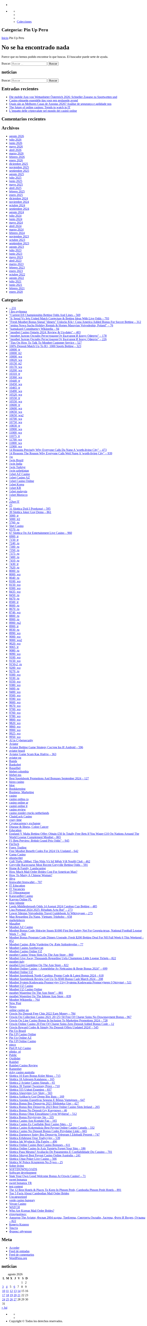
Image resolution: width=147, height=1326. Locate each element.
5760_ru (14, 522)
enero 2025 (16, 195)
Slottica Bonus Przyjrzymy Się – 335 (31, 1117)
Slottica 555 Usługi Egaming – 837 (30, 1089)
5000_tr (14, 515)
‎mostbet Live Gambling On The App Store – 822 (39, 965)
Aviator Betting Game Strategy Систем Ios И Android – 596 (46, 747)
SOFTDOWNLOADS (23, 1169)
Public (13, 1055)
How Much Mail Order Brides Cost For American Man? (43, 871)
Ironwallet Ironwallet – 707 (25, 882)
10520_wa (15, 394)
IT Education (17, 885)
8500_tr (14, 602)
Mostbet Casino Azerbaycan (26, 947)
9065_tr (14, 647)
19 (11, 1295)
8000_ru (14, 571)
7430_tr (14, 564)
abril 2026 (15, 150)
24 (3, 1299)
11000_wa (15, 432)
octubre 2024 (17, 205)
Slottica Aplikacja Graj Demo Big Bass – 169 (36, 1096)
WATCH (14, 1207)
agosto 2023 (16, 246)
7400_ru (14, 557)
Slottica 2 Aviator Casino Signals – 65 (32, 1082)
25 (10, 505)
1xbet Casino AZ (19, 477)
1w (11, 456)
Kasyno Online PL (20, 899)
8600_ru (14, 605)
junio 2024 (15, 219)
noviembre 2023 (19, 236)
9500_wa (14, 695)
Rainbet (14, 1062)
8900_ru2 (15, 622)
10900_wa (15, 429)
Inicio (5, 38)
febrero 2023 (17, 267)
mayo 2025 (16, 184)
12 (11, 1291)
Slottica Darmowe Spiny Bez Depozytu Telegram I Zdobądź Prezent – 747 (54, 1134)
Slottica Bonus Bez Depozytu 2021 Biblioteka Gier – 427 (44, 1103)
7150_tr (14, 539)
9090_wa (14, 654)
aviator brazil (17, 750)
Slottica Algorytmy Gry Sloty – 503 (30, 1093)
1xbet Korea (16, 484)
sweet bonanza (18, 1179)
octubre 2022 (17, 274)
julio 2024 (15, 215)
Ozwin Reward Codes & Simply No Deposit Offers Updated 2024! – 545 (53, 1027)
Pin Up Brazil (17, 1030)
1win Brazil (16, 460)
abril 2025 (15, 188)
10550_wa (15, 401)
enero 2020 (16, 291)
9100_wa (14, 657)
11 (7, 1291)
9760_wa (14, 712)
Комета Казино (19, 1224)
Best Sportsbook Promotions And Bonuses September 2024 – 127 (49, 778)
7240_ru (14, 543)
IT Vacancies (17, 889)
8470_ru (14, 598)
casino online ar (18, 802)
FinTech (14, 844)
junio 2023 (15, 253)
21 (18, 1295)
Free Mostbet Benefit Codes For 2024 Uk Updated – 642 (43, 851)
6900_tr (14, 536)
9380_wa (14, 685)
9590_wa (14, 698)
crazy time (15, 819)
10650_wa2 (16, 415)
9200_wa (14, 667)
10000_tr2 (15, 353)
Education (15, 830)
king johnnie (16, 902)
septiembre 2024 (19, 208)
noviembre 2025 (19, 167)
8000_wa (14, 574)
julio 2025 (15, 177)
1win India (15, 463)
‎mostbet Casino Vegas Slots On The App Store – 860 (41, 954)
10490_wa (15, 391)
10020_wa (15, 360)
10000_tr (14, 349)
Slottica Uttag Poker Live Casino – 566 (33, 1158)
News (12, 1006)
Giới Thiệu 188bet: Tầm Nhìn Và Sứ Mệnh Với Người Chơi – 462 (49, 861)
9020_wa (14, 643)
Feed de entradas (19, 1251)
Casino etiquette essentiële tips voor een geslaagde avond (43, 100)
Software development (22, 1172)
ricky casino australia (21, 1072)
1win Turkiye (17, 467)
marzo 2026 (16, 153)
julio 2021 (15, 281)
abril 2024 (15, 226)
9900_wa (14, 730)
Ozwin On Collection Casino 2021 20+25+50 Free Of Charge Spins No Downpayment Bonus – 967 (70, 1017)
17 (3, 1295)
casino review (17, 809)
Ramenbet (15, 1068)
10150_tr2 (15, 363)
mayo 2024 (16, 222)
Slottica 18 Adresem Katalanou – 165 (31, 1079)
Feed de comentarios (21, 1254)
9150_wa (14, 660)
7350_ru (14, 550)
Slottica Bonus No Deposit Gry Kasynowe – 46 (38, 1110)
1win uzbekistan (19, 470)
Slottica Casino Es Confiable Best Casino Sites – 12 (40, 1124)
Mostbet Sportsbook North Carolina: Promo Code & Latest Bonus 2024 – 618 (56, 975)
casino (13, 795)
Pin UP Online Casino (22, 1041)
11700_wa (15, 439)
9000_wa (14, 636)
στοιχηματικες (17, 1214)
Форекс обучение (20, 1231)
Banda (13, 761)
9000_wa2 (15, 640)
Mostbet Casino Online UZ (25, 951)
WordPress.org (18, 1258)
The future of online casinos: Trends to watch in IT (39, 107)
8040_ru (14, 577)
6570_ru (14, 529)
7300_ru (14, 546)
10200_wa (15, 370)
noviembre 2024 (19, 201)
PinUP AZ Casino (20, 1048)
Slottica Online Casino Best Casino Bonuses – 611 (39, 1145)
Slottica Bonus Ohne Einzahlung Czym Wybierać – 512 (43, 1113)
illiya (12, 878)
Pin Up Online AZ (20, 1037)
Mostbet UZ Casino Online (25, 989)
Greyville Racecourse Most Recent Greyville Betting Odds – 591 (48, 864)
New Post (15, 1003)
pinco (12, 1044)
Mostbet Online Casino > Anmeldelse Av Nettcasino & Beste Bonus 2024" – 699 (58, 968)
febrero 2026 (17, 156)
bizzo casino (16, 781)
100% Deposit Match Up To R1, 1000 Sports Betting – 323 (45, 346)
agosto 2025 (16, 174)
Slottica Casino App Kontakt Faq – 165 (33, 1120)
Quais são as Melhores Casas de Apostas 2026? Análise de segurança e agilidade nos (60, 103)
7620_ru (14, 567)
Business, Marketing (21, 792)
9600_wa (14, 702)
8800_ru (14, 615)
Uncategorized (18, 1196)
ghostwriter (16, 858)
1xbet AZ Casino (19, 474)
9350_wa (14, 681)
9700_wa (14, 709)
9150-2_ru (15, 664)
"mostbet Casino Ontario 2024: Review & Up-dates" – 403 (45, 332)
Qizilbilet (14, 1058)
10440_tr (14, 380)
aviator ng (15, 757)
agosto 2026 (16, 136)
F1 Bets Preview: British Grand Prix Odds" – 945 (39, 840)
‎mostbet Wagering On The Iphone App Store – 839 (40, 996)
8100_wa (14, 581)
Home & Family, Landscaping (27, 868)
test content (16, 1186)
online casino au (19, 1010)
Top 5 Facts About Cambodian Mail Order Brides (39, 1193)
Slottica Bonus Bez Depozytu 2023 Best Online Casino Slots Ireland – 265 (54, 1107)
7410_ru (14, 560)
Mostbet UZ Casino (21, 985)
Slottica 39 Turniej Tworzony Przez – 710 (34, 1086)
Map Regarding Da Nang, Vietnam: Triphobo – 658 (40, 916)
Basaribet (14, 768)
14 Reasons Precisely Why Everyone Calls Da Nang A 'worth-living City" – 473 (58, 449)
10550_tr (14, 398)
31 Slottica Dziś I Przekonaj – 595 (30, 508)
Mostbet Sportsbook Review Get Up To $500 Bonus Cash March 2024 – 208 (56, 979)
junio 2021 (15, 284)
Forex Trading (17, 847)
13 (15, 1291)
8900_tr (14, 626)
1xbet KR (15, 488)
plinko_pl (15, 1051)
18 (7, 1295)
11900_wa (15, 446)
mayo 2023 (16, 257)
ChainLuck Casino (20, 816)
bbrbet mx (15, 775)
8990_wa (14, 633)
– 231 (12, 308)
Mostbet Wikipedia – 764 (24, 999)
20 (15, 1295)
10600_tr (14, 405)
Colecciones (24, 21)
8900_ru (14, 619)
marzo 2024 (16, 229)
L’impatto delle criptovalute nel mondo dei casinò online (43, 110)
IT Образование (19, 892)
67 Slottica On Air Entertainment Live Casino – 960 (40, 532)
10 (3, 1291)
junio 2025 (15, 181)
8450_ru (14, 595)
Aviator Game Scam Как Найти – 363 (32, 754)
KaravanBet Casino (21, 896)
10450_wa (15, 384)
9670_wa (14, 705)
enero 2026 (16, 160)
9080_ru (14, 650)
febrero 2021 (17, 288)
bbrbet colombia (19, 771)
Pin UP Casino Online (22, 1034)
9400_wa (14, 692)
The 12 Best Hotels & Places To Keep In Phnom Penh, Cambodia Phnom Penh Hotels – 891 (65, 1190)
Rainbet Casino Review (23, 1065)
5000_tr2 (14, 519)
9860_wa (14, 726)
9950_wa (14, 737)
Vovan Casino (17, 1203)
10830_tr (14, 425)
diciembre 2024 (18, 198)
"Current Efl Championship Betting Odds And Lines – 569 (44, 315)
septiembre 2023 (19, 243)
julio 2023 (15, 250)
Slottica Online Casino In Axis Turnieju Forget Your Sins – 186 (47, 1148)
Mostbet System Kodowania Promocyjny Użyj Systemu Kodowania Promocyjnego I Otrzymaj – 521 (70, 982)
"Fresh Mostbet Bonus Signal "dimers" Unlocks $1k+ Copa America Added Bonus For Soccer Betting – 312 (75, 322)
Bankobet (15, 764)
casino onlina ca (19, 799)
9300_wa (14, 674)
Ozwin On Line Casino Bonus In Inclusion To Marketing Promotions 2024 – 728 (58, 1020)
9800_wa (14, 719)
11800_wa (15, 443)
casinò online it (18, 806)
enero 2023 (16, 271)
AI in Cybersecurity (21, 740)
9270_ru (14, 671)
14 (18, 1291)
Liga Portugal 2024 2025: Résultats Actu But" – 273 (41, 909)
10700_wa (15, 418)
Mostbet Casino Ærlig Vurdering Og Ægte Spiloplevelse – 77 (46, 944)
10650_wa (15, 411)
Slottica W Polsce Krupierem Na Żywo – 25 (36, 1162)
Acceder (14, 1247)
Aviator (13, 743)
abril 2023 (15, 260)
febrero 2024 (17, 233)
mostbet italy (16, 961)
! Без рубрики (18, 311)
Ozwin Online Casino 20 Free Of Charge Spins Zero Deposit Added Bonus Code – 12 (61, 1024)
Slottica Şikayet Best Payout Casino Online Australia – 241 (45, 1155)
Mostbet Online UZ (21, 972)
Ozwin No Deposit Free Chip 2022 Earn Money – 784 (42, 1013)
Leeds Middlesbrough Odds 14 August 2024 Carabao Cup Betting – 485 (53, 906)
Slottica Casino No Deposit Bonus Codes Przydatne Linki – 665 (48, 1131)
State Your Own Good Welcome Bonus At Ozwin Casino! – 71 (47, 1176)
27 (15, 1299)
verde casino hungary (22, 1200)
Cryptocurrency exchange (24, 823)
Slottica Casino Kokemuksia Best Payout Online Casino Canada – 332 (52, 1127)
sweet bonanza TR (20, 1183)
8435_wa (14, 591)
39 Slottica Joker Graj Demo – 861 (30, 512)
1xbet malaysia (18, 491)
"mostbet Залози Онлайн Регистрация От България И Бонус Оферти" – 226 (58, 339)
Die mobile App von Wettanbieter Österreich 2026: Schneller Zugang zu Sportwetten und (63, 97)
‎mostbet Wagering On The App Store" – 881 (36, 992)
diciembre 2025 (18, 163)
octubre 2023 (17, 239)
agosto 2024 (16, 212)
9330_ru (14, 678)
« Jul (4, 1307)
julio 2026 (15, 139)
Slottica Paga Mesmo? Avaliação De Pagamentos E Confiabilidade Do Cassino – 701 (60, 1151)
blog (12, 785)
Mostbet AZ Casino (21, 927)
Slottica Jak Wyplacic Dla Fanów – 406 (33, 1141)
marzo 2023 (16, 264)
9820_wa (14, 723)
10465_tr (14, 387)
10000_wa (15, 356)
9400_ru (14, 688)
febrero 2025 (17, 191)
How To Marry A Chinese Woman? (30, 875)
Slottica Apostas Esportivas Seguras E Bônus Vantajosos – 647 (47, 1100)
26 (11, 1299)
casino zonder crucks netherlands (29, 813)
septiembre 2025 (19, 170)
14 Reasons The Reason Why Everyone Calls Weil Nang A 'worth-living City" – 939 (60, 453)
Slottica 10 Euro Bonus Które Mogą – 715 (34, 1075)
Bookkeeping (17, 788)
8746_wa (14, 612)
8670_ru (14, 609)
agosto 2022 (16, 278)
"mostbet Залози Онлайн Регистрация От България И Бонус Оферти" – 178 (58, 335)
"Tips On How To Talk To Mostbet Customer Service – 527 (45, 342)
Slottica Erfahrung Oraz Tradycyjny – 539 (34, 1138)
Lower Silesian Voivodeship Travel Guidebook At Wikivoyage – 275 (51, 913)
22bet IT (14, 501)
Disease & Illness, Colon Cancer (28, 826)
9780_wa (14, 716)
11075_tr (14, 436)
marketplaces (17, 920)
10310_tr (14, 373)
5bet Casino (16, 526)
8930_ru (14, 629)
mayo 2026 (16, 146)
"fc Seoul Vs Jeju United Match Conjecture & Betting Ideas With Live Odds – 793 (59, 318)
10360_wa (15, 377)
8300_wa (14, 588)
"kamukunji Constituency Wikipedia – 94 (34, 328)
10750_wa (15, 422)
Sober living (16, 1165)
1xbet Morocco (18, 494)
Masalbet (14, 923)
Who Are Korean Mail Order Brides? (31, 1210)
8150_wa (14, 584)
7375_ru (14, 553)
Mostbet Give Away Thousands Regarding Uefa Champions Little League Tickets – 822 (62, 958)
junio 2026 (15, 143)
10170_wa (15, 366)
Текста (13, 1228)
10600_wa (15, 408)
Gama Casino (17, 854)
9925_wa (14, 733)
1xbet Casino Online (21, 481)
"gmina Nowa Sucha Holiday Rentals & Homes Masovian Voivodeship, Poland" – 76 (61, 325)
